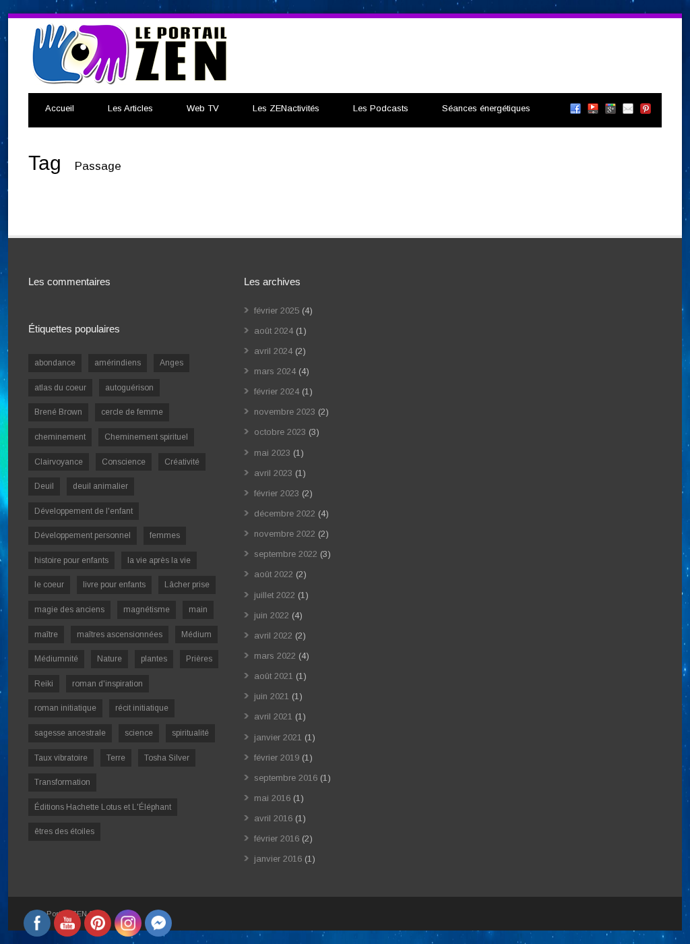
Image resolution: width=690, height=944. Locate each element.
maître (46, 634)
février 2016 (276, 838)
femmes (165, 535)
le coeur (49, 584)
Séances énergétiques (486, 108)
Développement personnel (82, 535)
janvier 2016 (278, 859)
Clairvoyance (58, 462)
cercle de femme (132, 412)
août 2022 (273, 574)
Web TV (203, 108)
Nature (109, 658)
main (198, 609)
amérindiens (117, 362)
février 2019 (276, 758)
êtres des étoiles (64, 831)
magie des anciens (69, 609)
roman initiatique (65, 708)
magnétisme (146, 609)
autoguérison (129, 387)
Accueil (59, 108)
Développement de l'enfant (83, 511)
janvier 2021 (278, 737)
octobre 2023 (280, 432)
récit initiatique (141, 708)
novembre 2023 (284, 412)
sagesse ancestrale (70, 733)
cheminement (60, 437)
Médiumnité (56, 658)
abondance (54, 362)
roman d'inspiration (107, 683)
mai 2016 (272, 798)
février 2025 (276, 310)
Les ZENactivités (286, 108)
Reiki (43, 683)
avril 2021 (273, 716)
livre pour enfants (114, 584)
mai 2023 (272, 453)
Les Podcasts (380, 108)
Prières (199, 658)
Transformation (62, 782)
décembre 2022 (284, 513)
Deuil (44, 486)
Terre (115, 758)
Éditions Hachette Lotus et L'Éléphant (102, 807)
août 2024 (273, 331)
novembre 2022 (284, 534)
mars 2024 (275, 371)
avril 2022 (273, 635)
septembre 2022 (285, 554)
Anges (171, 362)
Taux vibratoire (61, 758)
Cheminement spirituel (146, 437)
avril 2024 (273, 351)
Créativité (181, 462)
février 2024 (276, 391)
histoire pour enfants (71, 560)
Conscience (124, 462)
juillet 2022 (274, 595)
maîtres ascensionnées (119, 634)
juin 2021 (271, 696)
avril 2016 (273, 818)
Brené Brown (58, 412)
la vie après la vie (159, 560)
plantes (154, 658)
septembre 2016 (285, 778)
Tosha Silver (166, 758)
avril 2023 (273, 473)
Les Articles (130, 108)
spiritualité (190, 733)
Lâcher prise (187, 584)
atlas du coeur (60, 387)
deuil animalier (100, 486)
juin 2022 (271, 615)
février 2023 (276, 493)
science (139, 733)
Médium (196, 634)
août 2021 (273, 676)
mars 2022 (275, 656)
